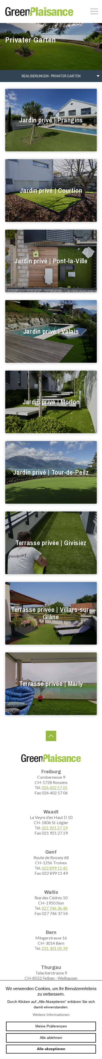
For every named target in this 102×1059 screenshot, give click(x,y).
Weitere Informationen (51, 1015)
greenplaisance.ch (39, 11)
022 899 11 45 (54, 867)
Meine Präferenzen (51, 1026)
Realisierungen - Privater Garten (51, 76)
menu (94, 11)
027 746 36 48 (54, 908)
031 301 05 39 (54, 948)
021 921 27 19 (54, 827)
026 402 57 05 (54, 787)
